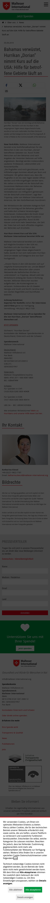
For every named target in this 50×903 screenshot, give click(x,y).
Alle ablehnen (15, 889)
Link (15, 858)
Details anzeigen (25, 897)
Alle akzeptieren (33, 889)
